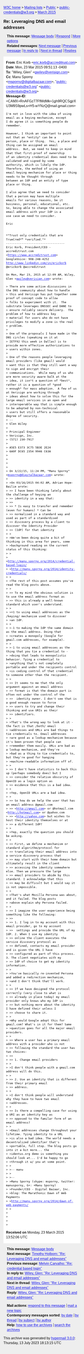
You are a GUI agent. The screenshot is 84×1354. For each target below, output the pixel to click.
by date (67, 1315)
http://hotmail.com (23, 812)
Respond (63, 36)
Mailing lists (33, 7)
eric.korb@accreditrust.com (54, 62)
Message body (42, 36)
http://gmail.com (30, 808)
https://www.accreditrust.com (32, 255)
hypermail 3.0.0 (63, 1338)
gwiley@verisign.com (51, 72)
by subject (26, 1320)
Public (51, 7)
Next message (50, 46)
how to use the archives (34, 1325)
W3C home (12, 7)
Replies (70, 50)
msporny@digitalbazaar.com (29, 82)
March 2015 (47, 12)
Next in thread (51, 50)
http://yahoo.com (30, 816)
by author (44, 1320)
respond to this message (46, 1305)
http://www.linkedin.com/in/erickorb (36, 263)
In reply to (30, 50)
